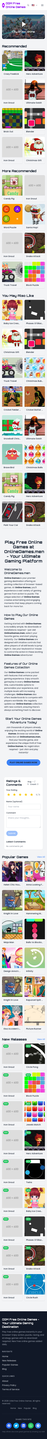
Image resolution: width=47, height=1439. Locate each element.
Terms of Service (10, 1389)
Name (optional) (14, 801)
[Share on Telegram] (38, 1426)
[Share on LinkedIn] (23, 1426)
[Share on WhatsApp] (31, 1426)
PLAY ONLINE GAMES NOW (23, 762)
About (5, 1381)
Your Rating (11, 790)
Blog (4, 1368)
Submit (12, 833)
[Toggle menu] (42, 5)
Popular (27, 1408)
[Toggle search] (28, 5)
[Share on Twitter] (16, 1426)
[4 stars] (26, 794)
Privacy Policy (9, 1385)
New (20, 1408)
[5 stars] (31, 794)
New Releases (9, 1360)
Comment (11, 813)
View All (41, 856)
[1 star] (8, 794)
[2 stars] (14, 794)
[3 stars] (20, 794)
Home (5, 1356)
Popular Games (10, 1364)
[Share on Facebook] (9, 1426)
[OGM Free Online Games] (3, 5)
